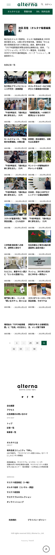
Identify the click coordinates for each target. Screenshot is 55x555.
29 (30, 343)
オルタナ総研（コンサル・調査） (21, 487)
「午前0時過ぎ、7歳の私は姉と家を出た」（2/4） (15, 193)
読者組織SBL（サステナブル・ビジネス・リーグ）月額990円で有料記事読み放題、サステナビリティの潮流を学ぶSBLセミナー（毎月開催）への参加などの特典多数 (27, 464)
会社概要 (10, 405)
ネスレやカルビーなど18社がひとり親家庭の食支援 (39, 87)
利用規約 (12, 519)
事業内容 (28, 11)
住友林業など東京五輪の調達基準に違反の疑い (39, 246)
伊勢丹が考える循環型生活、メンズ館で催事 (38, 325)
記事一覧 (10, 427)
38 (34, 349)
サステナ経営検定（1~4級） (19, 482)
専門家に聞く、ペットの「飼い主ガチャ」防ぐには (15, 299)
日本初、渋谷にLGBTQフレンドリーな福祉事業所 (38, 193)
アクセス (10, 409)
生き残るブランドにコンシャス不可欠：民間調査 (15, 87)
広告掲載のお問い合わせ (17, 414)
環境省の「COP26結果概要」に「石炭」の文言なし (15, 325)
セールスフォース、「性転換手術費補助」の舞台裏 (15, 140)
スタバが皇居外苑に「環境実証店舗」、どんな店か (15, 219)
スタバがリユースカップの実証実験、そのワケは (39, 299)
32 (14, 349)
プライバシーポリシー (37, 519)
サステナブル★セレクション (19, 497)
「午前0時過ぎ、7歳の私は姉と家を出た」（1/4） (39, 219)
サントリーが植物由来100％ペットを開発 (38, 167)
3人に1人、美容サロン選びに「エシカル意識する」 (15, 273)
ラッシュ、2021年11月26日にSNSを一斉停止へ (39, 273)
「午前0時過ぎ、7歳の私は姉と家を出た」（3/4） (15, 167)
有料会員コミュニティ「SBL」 (20, 450)
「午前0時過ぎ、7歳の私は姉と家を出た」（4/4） (15, 114)
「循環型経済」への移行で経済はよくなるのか (39, 114)
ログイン (48, 4)
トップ (9, 423)
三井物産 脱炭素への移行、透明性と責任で (13, 246)
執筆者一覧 (11, 432)
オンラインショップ (15, 502)
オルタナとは (14, 11)
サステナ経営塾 (13, 492)
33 (21, 349)
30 (37, 343)
